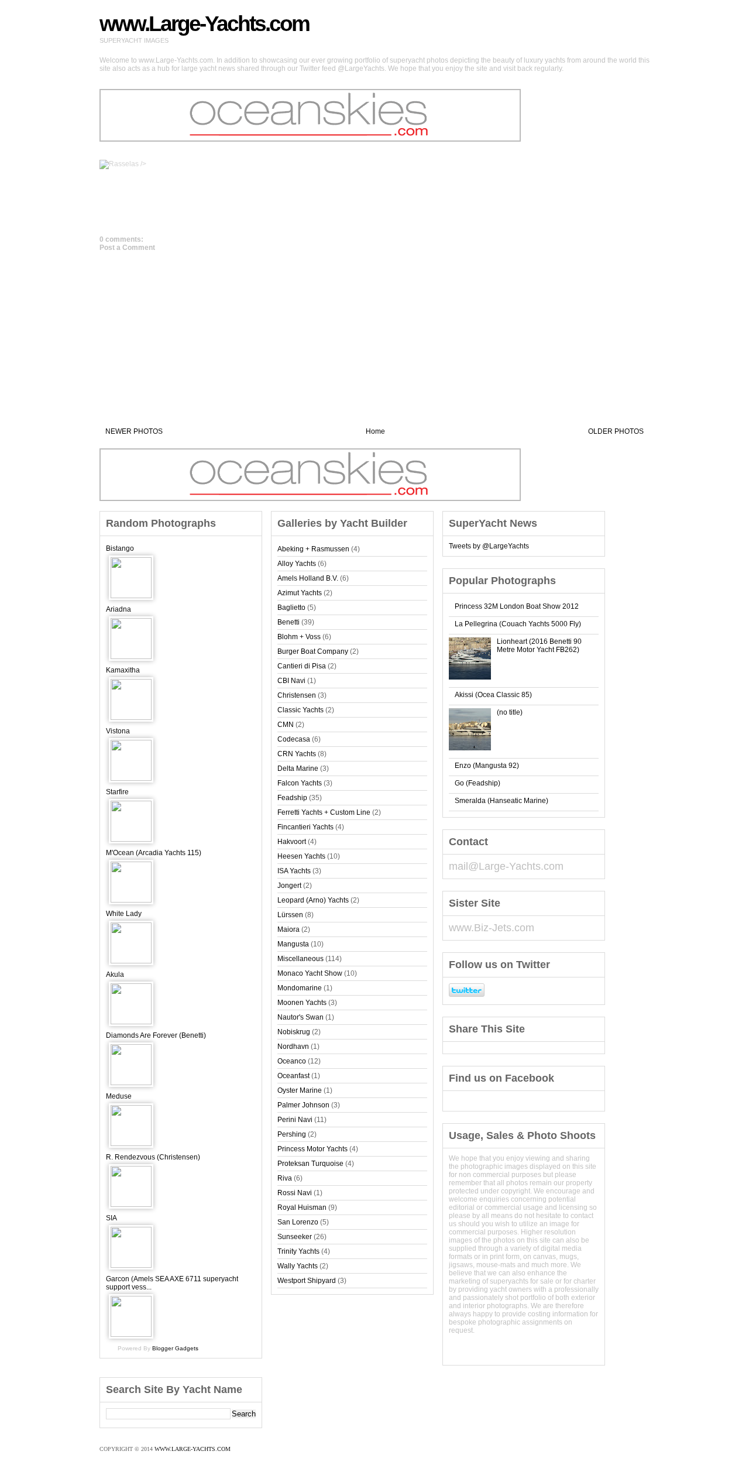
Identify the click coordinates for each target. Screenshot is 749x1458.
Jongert (289, 885)
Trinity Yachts (298, 1251)
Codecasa (293, 739)
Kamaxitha (123, 670)
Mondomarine (299, 988)
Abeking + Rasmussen (313, 549)
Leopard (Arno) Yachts (313, 900)
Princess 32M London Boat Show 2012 (517, 606)
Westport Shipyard (306, 1281)
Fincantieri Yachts (305, 827)
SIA (111, 1218)
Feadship (292, 798)
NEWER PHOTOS (134, 431)
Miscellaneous (300, 959)
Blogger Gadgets (175, 1348)
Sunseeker (294, 1237)
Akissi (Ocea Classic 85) (493, 695)
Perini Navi (294, 1120)
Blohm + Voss (299, 637)
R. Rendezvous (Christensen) (153, 1157)
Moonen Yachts (302, 1003)
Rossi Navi (294, 1193)
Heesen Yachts (301, 856)
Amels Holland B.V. (307, 578)
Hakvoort (291, 842)
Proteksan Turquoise (310, 1163)
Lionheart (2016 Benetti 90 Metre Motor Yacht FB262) (539, 645)
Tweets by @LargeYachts (489, 546)
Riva (284, 1178)
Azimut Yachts (299, 593)
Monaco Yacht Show (309, 973)
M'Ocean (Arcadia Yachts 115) (153, 853)
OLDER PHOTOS (616, 431)
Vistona (118, 731)
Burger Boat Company (312, 651)
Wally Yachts (297, 1266)
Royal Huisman (302, 1207)
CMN (285, 725)
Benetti (288, 622)
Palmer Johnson (303, 1105)
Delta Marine (297, 768)
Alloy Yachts (296, 564)
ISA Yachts (294, 871)
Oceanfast (293, 1076)
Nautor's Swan (300, 1017)
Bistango (120, 548)
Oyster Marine (299, 1090)
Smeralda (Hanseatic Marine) (501, 801)
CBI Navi (291, 681)
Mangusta (293, 944)
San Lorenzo (297, 1222)
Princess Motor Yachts (312, 1149)
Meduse (119, 1096)
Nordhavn (293, 1046)
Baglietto (291, 607)
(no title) (510, 712)
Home (375, 431)
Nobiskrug (293, 1032)
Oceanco (291, 1061)
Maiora (288, 929)
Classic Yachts (300, 710)
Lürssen (290, 915)
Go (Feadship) (477, 783)
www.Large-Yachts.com (204, 24)
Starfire (117, 792)
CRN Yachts (296, 754)
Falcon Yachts (299, 783)
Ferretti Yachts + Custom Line (323, 812)
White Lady (124, 914)
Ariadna (118, 609)
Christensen (296, 695)
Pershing (291, 1134)
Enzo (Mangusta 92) (487, 765)
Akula (115, 974)
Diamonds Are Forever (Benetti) (156, 1035)
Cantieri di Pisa (301, 666)
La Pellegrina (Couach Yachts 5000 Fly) (518, 624)
